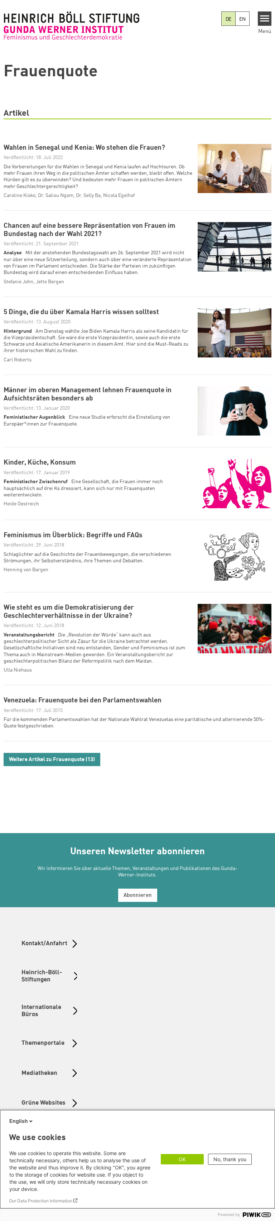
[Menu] (265, 18)
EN (242, 19)
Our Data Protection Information (40, 1200)
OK (182, 1159)
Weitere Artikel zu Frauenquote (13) (52, 760)
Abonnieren (138, 895)
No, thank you (229, 1159)
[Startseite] (72, 25)
